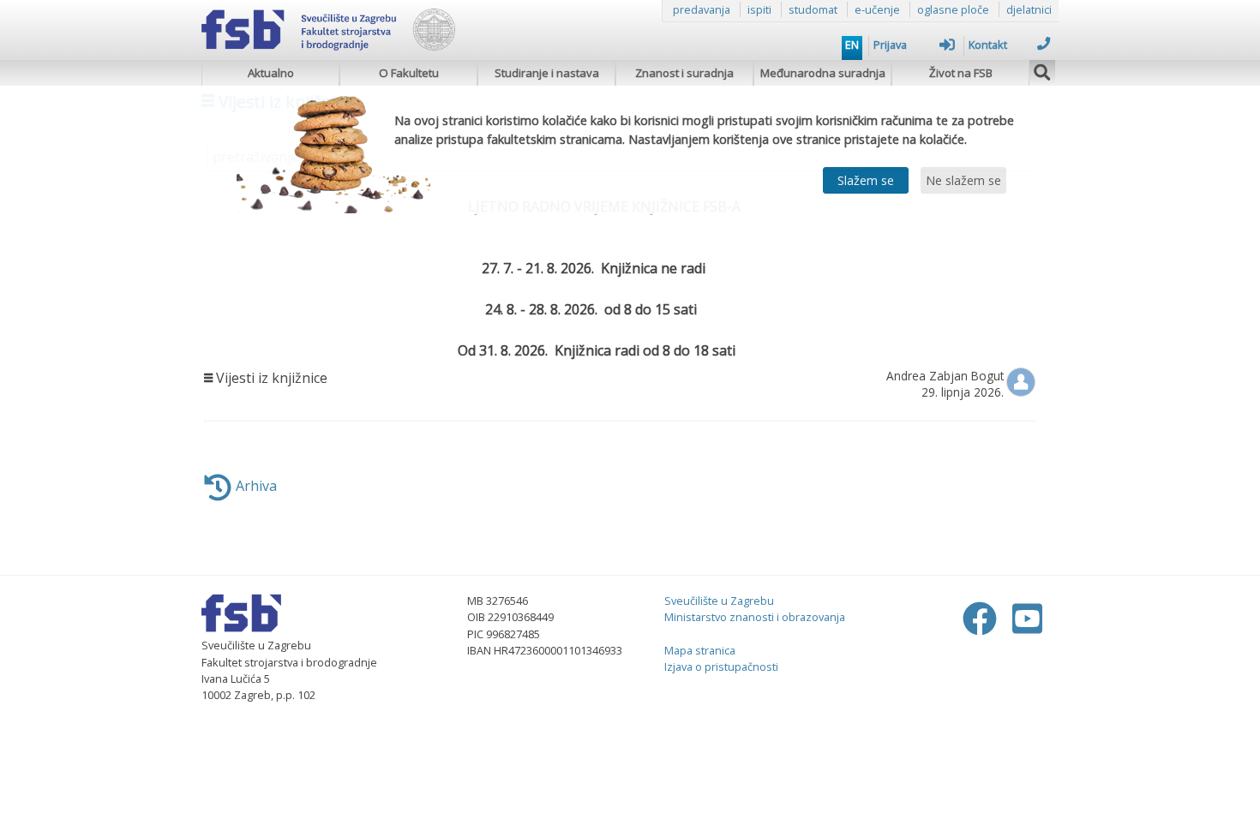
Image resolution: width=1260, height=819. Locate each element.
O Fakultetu (409, 73)
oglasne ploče (953, 9)
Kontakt (988, 44)
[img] (1042, 70)
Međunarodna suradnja (822, 73)
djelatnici (1029, 9)
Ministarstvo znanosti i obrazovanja (754, 617)
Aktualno (271, 73)
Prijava (890, 44)
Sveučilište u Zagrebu (719, 600)
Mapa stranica (699, 650)
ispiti (759, 9)
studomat (813, 9)
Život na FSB (961, 73)
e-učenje (877, 9)
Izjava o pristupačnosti (721, 666)
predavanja (701, 9)
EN (852, 44)
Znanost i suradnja (684, 73)
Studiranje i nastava (547, 73)
